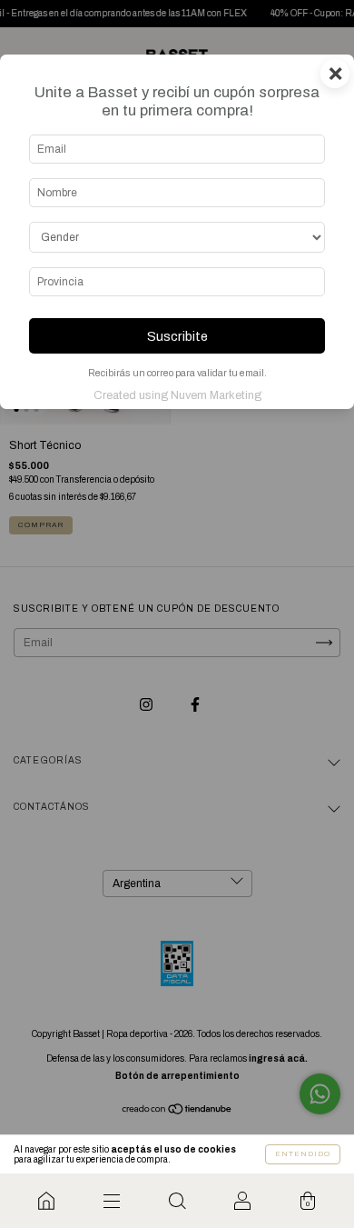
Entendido (302, 1154)
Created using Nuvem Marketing (177, 395)
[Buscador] (177, 1200)
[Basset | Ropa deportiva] (46, 1200)
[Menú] (111, 1200)
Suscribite (177, 336)
